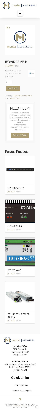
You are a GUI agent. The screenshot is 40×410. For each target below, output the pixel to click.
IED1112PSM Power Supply (18, 315)
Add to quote (13, 88)
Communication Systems (22, 96)
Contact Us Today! (20, 135)
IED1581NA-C (14, 270)
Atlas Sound (14, 98)
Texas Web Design (19, 405)
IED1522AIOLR (14, 226)
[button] (20, 13)
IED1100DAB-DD (15, 188)
